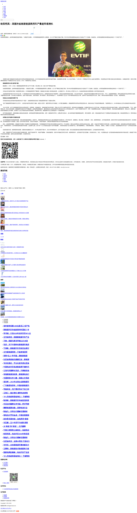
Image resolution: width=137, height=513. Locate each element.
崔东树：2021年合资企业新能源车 (16, 382)
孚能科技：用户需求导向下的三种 (16, 389)
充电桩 (5, 15)
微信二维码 (6, 482)
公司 (4, 9)
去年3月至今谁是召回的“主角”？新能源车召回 (12, 247)
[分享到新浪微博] (2, 35)
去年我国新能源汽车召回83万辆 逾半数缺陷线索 (13, 258)
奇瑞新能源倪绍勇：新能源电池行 (16, 374)
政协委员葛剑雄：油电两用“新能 (15, 419)
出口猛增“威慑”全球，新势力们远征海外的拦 (12, 305)
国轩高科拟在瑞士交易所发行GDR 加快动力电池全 (13, 287)
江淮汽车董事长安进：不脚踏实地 (16, 370)
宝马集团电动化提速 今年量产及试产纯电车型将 (13, 299)
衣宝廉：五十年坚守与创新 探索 (15, 423)
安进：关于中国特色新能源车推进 (16, 344)
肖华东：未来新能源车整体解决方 (16, 445)
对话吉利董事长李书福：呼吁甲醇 (16, 404)
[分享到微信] (4, 35)
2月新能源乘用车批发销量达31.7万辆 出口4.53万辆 (13, 270)
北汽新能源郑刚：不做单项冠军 (15, 352)
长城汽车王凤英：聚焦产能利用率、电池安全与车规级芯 (15, 224)
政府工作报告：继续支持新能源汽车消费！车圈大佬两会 (15, 218)
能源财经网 (6, 498)
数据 (4, 11)
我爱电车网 (3, 1)
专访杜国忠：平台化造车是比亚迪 (16, 363)
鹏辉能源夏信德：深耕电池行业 (15, 408)
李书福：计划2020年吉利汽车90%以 (17, 333)
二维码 (32, 33)
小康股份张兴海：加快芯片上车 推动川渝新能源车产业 (14, 201)
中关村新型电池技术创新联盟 (10, 489)
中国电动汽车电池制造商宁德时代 (16, 367)
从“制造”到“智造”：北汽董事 (14, 426)
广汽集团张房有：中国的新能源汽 (16, 385)
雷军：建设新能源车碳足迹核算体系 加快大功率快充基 (14, 230)
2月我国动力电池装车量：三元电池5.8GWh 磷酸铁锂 (14, 253)
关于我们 (5, 462)
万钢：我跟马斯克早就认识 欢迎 (15, 341)
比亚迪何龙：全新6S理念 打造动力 (16, 441)
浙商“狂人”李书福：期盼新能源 (15, 356)
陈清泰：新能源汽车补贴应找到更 (16, 400)
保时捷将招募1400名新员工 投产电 (16, 326)
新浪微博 (5, 471)
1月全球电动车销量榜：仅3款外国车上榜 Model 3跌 (13, 276)
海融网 (5, 495)
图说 (4, 14)
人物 (4, 12)
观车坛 (5, 176)
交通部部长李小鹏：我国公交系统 (16, 378)
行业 (4, 8)
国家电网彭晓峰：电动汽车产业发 (16, 452)
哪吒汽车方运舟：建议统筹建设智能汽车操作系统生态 (14, 206)
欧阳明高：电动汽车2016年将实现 (16, 434)
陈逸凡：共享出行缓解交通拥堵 (15, 411)
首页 (4, 6)
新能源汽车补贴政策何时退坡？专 (16, 330)
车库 (4, 17)
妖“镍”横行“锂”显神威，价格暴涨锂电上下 (11, 311)
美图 (2, 233)
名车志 (5, 175)
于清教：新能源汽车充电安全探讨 (16, 348)
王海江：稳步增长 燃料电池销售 (15, 393)
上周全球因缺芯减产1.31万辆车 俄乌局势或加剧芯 (13, 264)
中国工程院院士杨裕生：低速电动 (16, 430)
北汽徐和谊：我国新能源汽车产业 (16, 337)
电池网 (5, 496)
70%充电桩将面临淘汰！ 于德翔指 (16, 397)
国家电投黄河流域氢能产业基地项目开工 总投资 (13, 293)
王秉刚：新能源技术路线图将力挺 (16, 449)
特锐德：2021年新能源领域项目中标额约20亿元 (13, 317)
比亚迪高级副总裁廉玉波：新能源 (16, 359)
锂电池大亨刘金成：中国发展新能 (16, 415)
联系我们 (5, 464)
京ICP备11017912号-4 (6, 508)
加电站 (5, 181)
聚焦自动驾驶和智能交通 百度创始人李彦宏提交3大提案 (15, 212)
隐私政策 (5, 465)
